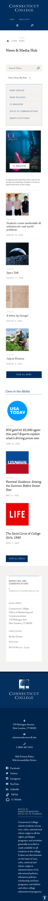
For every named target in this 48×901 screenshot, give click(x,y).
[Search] (32, 25)
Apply (12, 19)
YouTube (14, 784)
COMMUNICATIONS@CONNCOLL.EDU (24, 590)
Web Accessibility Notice (24, 760)
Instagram (15, 778)
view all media (17, 559)
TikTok (14, 794)
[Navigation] (21, 25)
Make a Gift (24, 19)
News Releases (18, 97)
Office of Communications (24, 111)
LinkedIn (14, 789)
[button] (44, 897)
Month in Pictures (20, 118)
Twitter (14, 773)
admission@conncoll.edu (24, 737)
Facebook (15, 768)
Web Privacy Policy (24, 756)
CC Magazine (16, 104)
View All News (24, 375)
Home (8, 41)
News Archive (17, 90)
